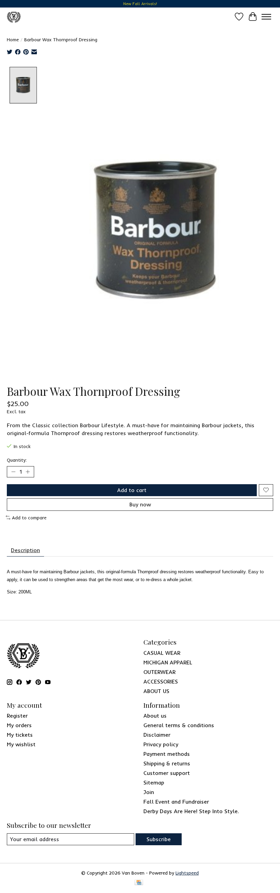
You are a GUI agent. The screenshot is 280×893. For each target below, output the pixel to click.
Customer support (166, 772)
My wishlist (21, 744)
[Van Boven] (14, 17)
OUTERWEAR (159, 671)
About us (155, 715)
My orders (19, 725)
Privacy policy (160, 744)
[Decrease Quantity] (13, 471)
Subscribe (158, 839)
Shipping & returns (166, 763)
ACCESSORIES (160, 681)
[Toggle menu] (266, 17)
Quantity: (17, 460)
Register (17, 715)
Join (148, 792)
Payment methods (166, 753)
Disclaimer (156, 734)
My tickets (20, 734)
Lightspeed (187, 873)
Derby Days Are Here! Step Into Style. (191, 811)
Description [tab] (25, 550)
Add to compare (29, 517)
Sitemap (153, 782)
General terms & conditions (178, 725)
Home (13, 39)
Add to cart (131, 490)
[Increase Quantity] (27, 471)
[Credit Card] (139, 883)
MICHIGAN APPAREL (167, 662)
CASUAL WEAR (161, 652)
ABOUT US (156, 691)
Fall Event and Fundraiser (176, 801)
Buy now (140, 504)
